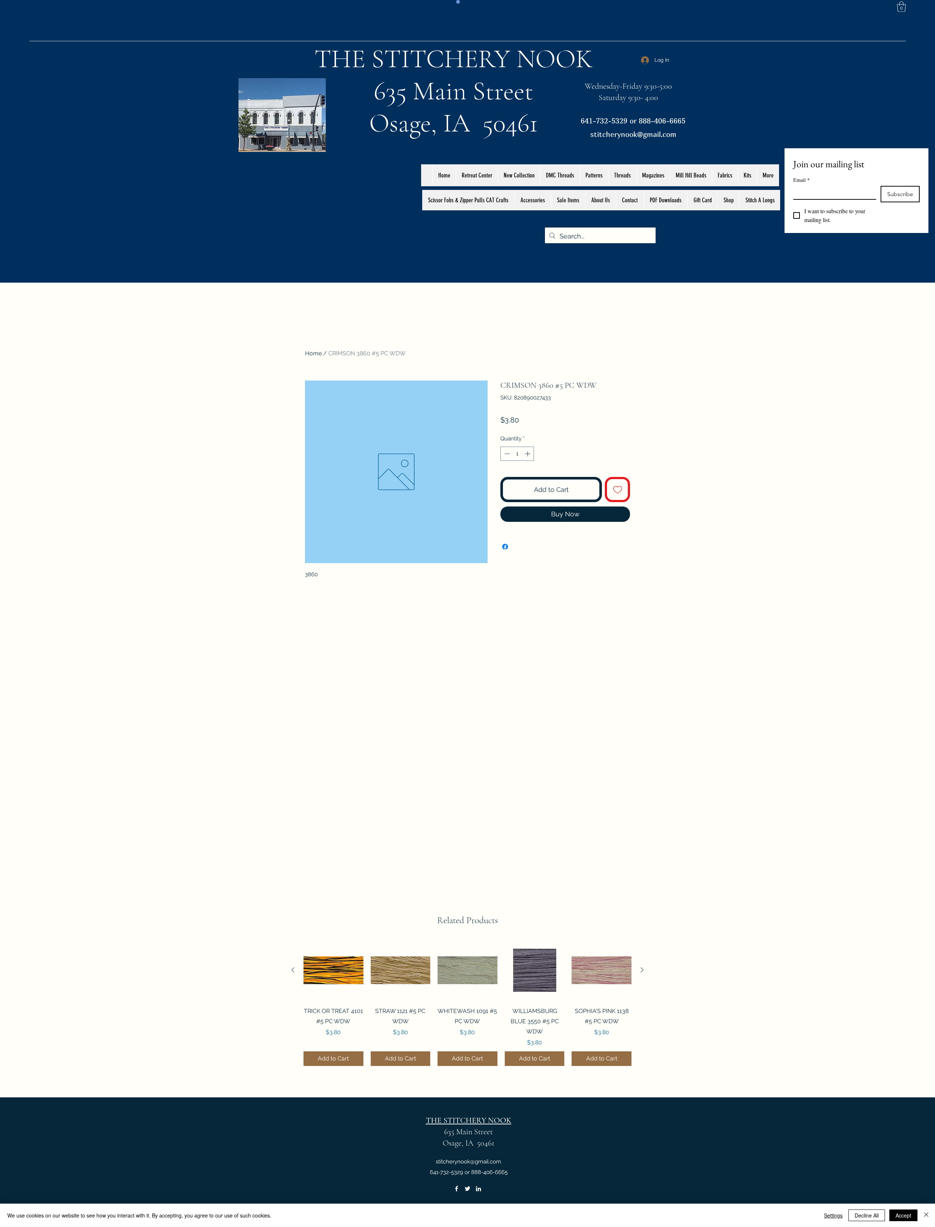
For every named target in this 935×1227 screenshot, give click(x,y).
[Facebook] (456, 1188)
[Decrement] (506, 453)
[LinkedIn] (478, 1188)
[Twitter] (467, 1188)
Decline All (867, 1215)
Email (801, 180)
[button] (901, 6)
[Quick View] (333, 970)
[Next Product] (642, 970)
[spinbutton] (517, 453)
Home (313, 353)
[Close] (926, 1215)
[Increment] (528, 453)
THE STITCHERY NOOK (453, 59)
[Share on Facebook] (505, 542)
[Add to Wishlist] (617, 489)
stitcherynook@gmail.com (633, 134)
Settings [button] (833, 1215)
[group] (467, 1003)
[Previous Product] (293, 970)
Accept (903, 1215)
